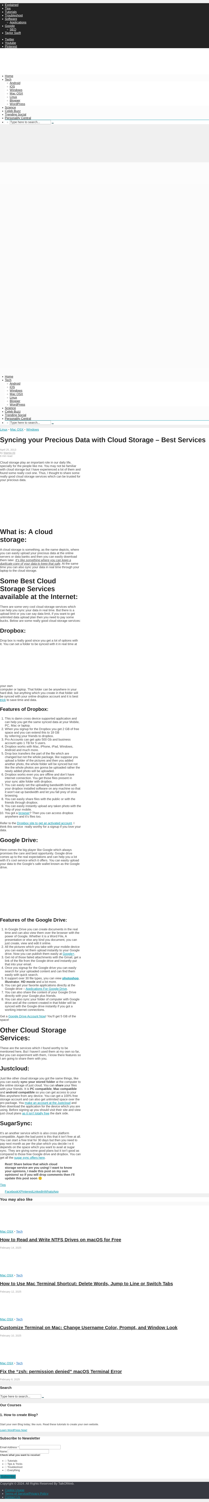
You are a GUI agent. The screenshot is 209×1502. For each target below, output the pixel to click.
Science (10, 107)
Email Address (9, 1447)
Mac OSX (16, 93)
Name (4, 1451)
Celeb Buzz (13, 111)
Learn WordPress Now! (13, 1430)
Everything (13, 1470)
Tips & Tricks (14, 1463)
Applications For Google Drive (46, 988)
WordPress (17, 104)
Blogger (15, 100)
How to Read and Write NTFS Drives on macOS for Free (60, 1239)
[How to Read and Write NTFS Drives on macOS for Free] (22, 1228)
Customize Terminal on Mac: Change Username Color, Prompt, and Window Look (88, 1327)
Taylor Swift (13, 33)
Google (10, 26)
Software (11, 19)
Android (15, 83)
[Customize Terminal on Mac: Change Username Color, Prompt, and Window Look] (22, 1315)
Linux (13, 97)
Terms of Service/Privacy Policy (26, 1493)
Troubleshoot (14, 15)
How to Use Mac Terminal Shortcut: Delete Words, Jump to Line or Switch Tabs (86, 1283)
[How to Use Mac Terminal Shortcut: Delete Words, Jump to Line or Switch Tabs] (22, 1271)
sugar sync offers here (29, 1157)
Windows (16, 90)
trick (3, 700)
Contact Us (12, 1497)
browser (24, 813)
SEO (13, 29)
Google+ (68, 953)
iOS (12, 86)
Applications (18, 22)
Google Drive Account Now (26, 1016)
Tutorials (11, 12)
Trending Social (15, 114)
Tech (8, 79)
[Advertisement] (104, 144)
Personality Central (18, 118)
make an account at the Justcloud (48, 1103)
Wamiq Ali (9, 452)
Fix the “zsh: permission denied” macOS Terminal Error (61, 1371)
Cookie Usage (14, 1490)
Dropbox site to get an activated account (44, 823)
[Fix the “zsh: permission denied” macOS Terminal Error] (22, 1359)
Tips (8, 8)
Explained (11, 5)
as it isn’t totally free (35, 1113)
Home (9, 76)
